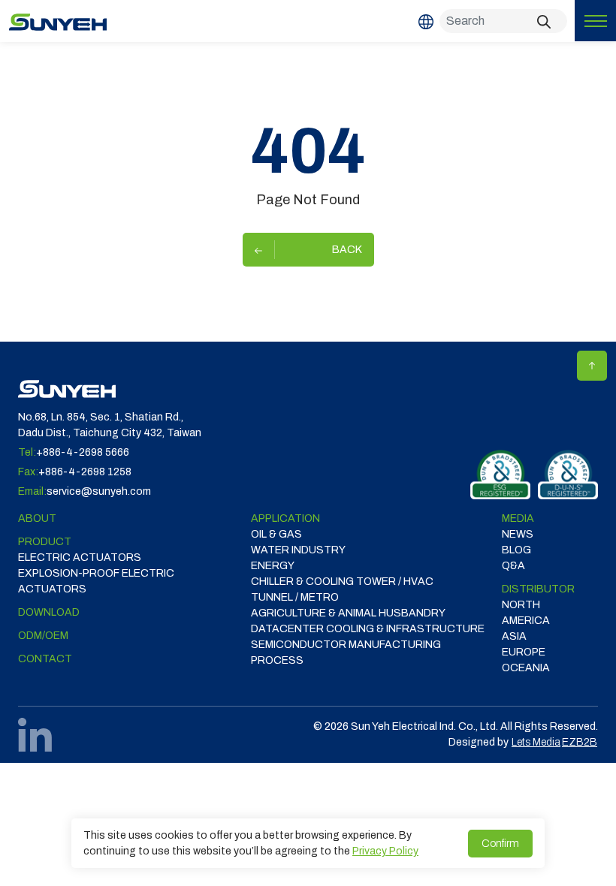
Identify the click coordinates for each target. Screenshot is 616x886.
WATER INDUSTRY (298, 550)
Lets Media (536, 742)
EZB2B (579, 742)
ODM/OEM (43, 635)
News (517, 534)
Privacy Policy (385, 851)
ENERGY (272, 565)
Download (49, 612)
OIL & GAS (276, 534)
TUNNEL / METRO (295, 597)
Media (518, 518)
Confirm (500, 843)
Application (285, 518)
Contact (45, 658)
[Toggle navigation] (595, 20)
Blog (516, 550)
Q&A (513, 565)
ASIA (514, 636)
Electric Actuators (79, 557)
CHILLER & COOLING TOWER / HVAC (342, 581)
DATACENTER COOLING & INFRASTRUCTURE (368, 628)
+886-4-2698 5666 (82, 452)
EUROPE (523, 652)
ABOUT (37, 518)
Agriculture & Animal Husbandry (348, 613)
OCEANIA (526, 668)
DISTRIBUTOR (538, 589)
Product (44, 541)
